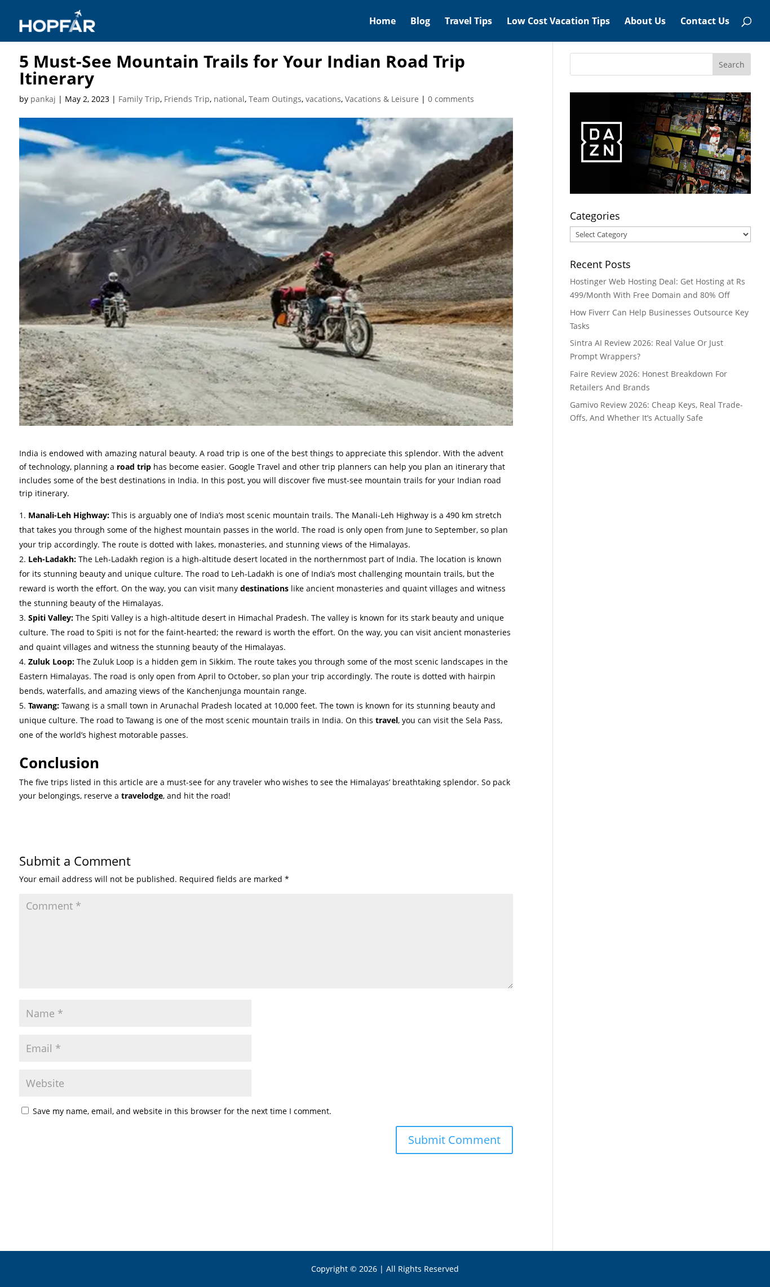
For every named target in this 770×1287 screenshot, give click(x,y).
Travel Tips (468, 22)
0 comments (451, 98)
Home (382, 22)
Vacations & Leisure (382, 98)
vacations (323, 98)
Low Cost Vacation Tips (558, 22)
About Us (645, 22)
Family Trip (139, 98)
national (229, 98)
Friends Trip (187, 98)
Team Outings (275, 98)
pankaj (43, 98)
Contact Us (704, 22)
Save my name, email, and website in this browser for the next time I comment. (182, 1111)
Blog (420, 22)
